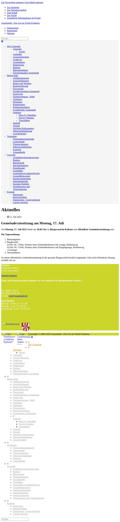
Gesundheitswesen (21, 176)
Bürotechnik (18, 163)
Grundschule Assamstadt (24, 110)
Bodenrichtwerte (20, 86)
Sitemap (10, 33)
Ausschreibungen (21, 57)
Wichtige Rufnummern (23, 128)
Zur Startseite (13, 7)
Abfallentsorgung (21, 78)
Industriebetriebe (20, 181)
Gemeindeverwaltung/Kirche (26, 173)
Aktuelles (17, 49)
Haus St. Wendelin (27, 115)
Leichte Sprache (20, 202)
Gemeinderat (19, 62)
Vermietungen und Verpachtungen (21, 188)
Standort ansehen (9, 275)
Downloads (18, 88)
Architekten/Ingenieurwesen (26, 157)
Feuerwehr (18, 94)
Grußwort (17, 59)
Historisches (18, 65)
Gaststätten (18, 170)
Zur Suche (12, 15)
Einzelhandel (19, 168)
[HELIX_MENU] (2, 41)
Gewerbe (11, 155)
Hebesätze (17, 102)
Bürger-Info (12, 75)
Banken (16, 160)
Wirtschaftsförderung (22, 131)
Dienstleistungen (20, 165)
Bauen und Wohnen (22, 83)
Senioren (17, 112)
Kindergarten (19, 104)
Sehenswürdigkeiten (22, 147)
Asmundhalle (19, 152)
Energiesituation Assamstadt (26, 73)
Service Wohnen (26, 118)
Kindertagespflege (21, 107)
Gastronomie (19, 141)
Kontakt (10, 192)
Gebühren (17, 99)
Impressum (12, 30)
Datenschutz (12, 28)
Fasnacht (17, 149)
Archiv (22, 51)
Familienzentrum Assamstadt (26, 91)
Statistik (16, 123)
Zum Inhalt (12, 12)
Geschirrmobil (19, 133)
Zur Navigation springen (12, 2)
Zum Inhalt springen (33, 2)
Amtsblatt (17, 54)
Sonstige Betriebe (21, 184)
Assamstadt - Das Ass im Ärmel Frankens (20, 23)
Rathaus (16, 67)
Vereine (16, 126)
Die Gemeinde (13, 46)
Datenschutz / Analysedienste (26, 200)
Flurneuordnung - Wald (24, 96)
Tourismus (12, 136)
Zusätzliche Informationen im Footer (24, 18)
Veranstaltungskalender (23, 139)
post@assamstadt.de (18, 296)
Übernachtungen (20, 144)
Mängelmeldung (20, 70)
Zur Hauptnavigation (16, 10)
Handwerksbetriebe (22, 178)
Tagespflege (24, 120)
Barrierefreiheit (20, 197)
